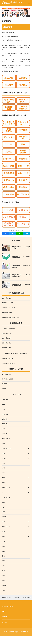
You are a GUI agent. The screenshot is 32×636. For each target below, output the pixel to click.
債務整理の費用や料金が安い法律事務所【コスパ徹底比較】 (21, 285)
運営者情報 (4, 617)
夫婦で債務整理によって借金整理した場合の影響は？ (21, 266)
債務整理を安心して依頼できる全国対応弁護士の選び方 (21, 257)
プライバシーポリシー (7, 606)
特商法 (3, 612)
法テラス (4, 389)
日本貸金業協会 (6, 384)
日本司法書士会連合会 (7, 379)
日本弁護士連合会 (6, 374)
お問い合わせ (5, 622)
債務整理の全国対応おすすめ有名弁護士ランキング (21, 247)
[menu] (29, 3)
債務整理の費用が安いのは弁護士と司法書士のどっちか (21, 275)
